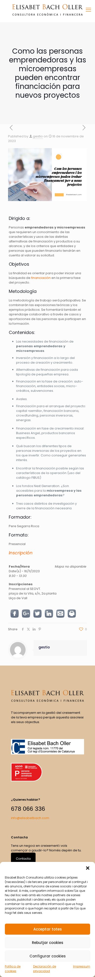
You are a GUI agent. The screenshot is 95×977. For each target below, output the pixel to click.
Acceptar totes (47, 929)
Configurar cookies (47, 956)
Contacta (23, 858)
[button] (87, 868)
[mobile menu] (88, 10)
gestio (38, 136)
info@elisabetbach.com (30, 818)
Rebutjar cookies (47, 942)
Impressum (81, 966)
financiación (41, 277)
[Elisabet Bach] (47, 9)
